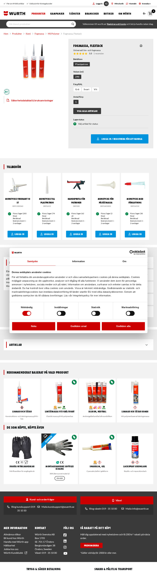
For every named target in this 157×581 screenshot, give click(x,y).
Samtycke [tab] (32, 261)
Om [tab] (124, 261)
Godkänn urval (78, 326)
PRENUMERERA (91, 545)
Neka (33, 326)
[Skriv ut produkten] (141, 46)
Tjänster (74, 13)
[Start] (15, 13)
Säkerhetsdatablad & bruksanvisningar (32, 100)
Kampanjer (57, 13)
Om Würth (125, 13)
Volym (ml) (78, 71)
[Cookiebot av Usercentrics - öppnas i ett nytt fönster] (131, 252)
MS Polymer (53, 33)
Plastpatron (81, 64)
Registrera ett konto (116, 24)
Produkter (38, 13)
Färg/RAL (77, 84)
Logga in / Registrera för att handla (121, 139)
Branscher (92, 13)
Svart (86, 89)
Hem (6, 33)
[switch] (61, 313)
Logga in (99, 3)
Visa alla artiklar (87, 111)
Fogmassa (39, 33)
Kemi (28, 33)
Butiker (109, 13)
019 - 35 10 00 (49, 552)
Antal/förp (78, 97)
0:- (148, 12)
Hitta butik (119, 3)
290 (77, 76)
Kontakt (132, 3)
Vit (95, 89)
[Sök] (73, 24)
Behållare (77, 59)
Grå (77, 89)
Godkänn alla (123, 326)
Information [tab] (78, 261)
